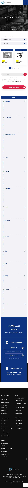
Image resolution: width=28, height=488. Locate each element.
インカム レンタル (10, 81)
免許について (4, 407)
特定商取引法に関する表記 (7, 448)
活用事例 (18, 426)
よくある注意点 (6, 433)
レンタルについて (5, 418)
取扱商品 (17, 395)
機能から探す (19, 413)
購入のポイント (19, 423)
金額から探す (19, 410)
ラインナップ (5, 426)
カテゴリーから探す (20, 398)
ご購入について (18, 418)
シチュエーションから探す (21, 404)
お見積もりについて (14, 355)
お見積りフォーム (5, 454)
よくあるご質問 (4, 443)
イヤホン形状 (5, 43)
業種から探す (19, 400)
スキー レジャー (22, 79)
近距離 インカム (18, 81)
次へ (18, 68)
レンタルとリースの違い (7, 429)
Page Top (26, 458)
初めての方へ (4, 399)
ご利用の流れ (5, 420)
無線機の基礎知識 (5, 402)
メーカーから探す (20, 407)
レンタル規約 (5, 435)
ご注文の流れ (4, 405)
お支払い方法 (4, 413)
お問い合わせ (4, 451)
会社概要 (3, 440)
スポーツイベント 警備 (13, 79)
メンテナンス (19, 420)
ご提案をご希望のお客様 (13, 87)
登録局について (4, 410)
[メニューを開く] (25, 2)
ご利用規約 (3, 446)
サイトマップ (4, 456)
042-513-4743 (14, 372)
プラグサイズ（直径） (7, 39)
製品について (14, 347)
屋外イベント (4, 79)
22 (16, 68)
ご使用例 (5, 423)
